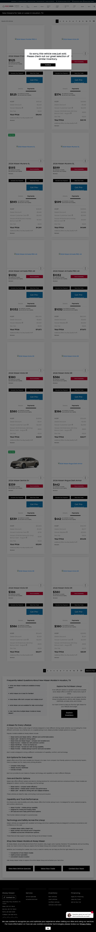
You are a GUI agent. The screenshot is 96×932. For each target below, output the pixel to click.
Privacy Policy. (85, 924)
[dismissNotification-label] (92, 912)
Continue (48, 65)
